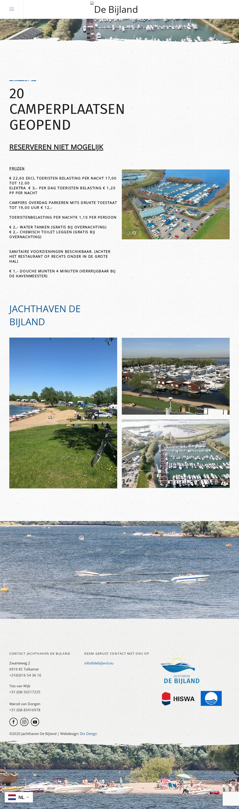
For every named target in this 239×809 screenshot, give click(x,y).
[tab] (128, 233)
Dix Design (88, 733)
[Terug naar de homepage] (119, 9)
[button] (11, 9)
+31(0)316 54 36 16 (25, 675)
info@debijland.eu (98, 663)
